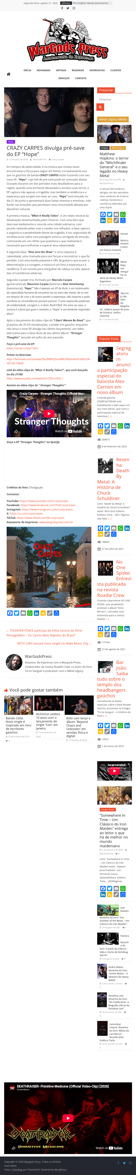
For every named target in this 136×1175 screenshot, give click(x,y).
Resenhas (78, 70)
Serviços (63, 78)
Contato (80, 78)
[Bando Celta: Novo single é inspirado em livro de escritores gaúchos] (18, 697)
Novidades (43, 70)
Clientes (115, 70)
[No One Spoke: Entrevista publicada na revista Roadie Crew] (106, 560)
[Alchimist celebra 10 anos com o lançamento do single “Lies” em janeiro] (49, 697)
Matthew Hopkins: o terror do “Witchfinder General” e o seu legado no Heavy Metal (114, 164)
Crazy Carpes (58, 159)
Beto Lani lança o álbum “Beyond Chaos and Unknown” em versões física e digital (78, 727)
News (10, 141)
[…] (109, 416)
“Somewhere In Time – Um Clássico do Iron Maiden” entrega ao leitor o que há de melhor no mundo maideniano (114, 830)
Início (27, 70)
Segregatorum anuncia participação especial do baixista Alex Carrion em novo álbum (114, 370)
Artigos (61, 70)
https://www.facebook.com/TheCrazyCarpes (48, 505)
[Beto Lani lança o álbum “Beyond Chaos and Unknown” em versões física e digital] (79, 697)
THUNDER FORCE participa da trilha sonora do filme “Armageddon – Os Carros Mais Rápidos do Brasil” (44, 632)
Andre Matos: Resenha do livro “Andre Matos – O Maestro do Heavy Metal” (119, 973)
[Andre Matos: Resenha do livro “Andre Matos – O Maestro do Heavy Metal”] (102, 965)
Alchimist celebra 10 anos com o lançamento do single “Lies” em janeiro (48, 721)
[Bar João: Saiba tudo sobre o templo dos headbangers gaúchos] (106, 661)
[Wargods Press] (8, 74)
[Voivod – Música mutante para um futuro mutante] (108, 232)
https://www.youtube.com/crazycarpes (44, 501)
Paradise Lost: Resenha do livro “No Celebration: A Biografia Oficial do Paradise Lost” (118, 1002)
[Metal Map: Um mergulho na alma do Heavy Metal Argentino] (108, 260)
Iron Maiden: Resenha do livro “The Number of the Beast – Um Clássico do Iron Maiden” (114, 916)
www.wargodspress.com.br (56, 522)
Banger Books (107, 809)
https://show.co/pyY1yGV (22, 348)
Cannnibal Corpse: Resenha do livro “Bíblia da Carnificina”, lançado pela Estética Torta (114, 1032)
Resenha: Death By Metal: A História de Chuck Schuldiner (113, 478)
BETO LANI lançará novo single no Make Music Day (54, 643)
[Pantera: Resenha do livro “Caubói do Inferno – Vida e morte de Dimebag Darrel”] (108, 934)
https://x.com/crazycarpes (26, 513)
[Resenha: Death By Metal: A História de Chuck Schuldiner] (106, 458)
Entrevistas (97, 70)
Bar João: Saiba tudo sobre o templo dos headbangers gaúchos (112, 679)
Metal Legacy (118, 147)
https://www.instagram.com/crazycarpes (47, 509)
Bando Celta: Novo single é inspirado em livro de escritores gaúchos (18, 725)
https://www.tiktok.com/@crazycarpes (40, 518)
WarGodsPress (40, 159)
